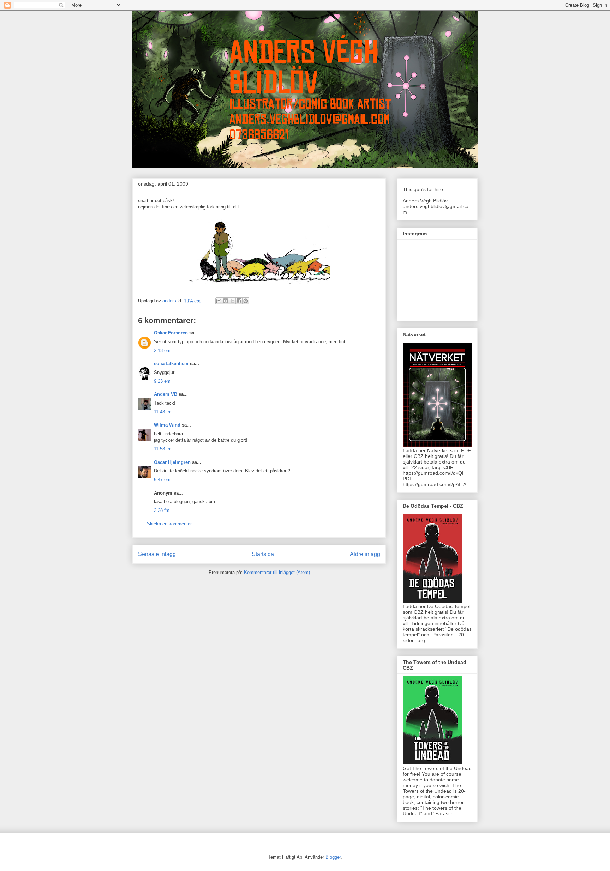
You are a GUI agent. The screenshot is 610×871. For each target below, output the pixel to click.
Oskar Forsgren (171, 332)
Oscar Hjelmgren (172, 462)
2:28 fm (161, 510)
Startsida (263, 554)
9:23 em (162, 381)
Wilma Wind (167, 425)
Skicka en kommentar (169, 523)
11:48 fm (163, 412)
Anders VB (165, 394)
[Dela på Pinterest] (245, 300)
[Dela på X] (232, 300)
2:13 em (162, 350)
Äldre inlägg (365, 554)
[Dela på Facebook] (239, 300)
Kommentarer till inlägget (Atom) (277, 572)
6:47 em (162, 479)
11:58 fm (163, 449)
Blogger (333, 857)
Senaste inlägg (157, 554)
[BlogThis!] (225, 300)
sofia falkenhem (171, 363)
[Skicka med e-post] (218, 300)
